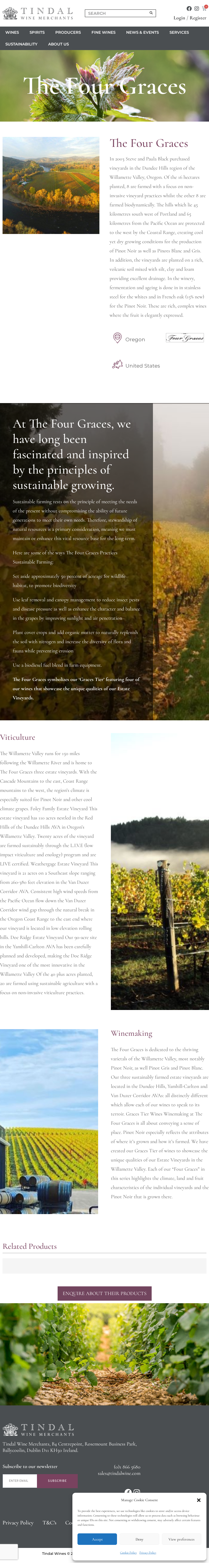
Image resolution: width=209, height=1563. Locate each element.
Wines (12, 32)
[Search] (151, 13)
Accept (97, 1539)
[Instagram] (196, 8)
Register (198, 18)
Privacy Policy (147, 1552)
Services (179, 32)
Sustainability (21, 44)
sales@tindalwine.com (119, 1473)
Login (179, 18)
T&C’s (49, 1522)
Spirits (37, 32)
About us (58, 44)
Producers (68, 32)
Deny (139, 1539)
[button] (198, 1500)
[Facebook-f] (189, 8)
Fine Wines (103, 32)
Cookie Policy (128, 1552)
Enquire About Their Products (105, 1293)
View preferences (181, 1539)
